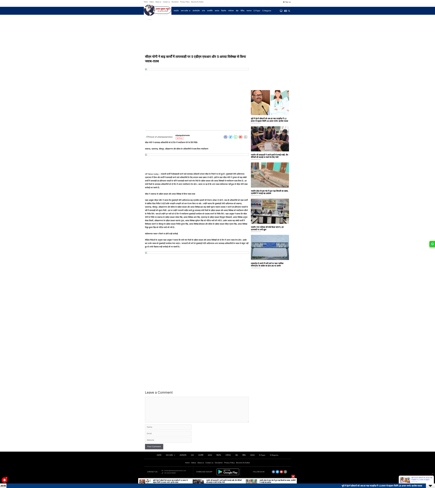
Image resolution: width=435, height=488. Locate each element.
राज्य (203, 11)
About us (158, 2)
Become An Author (197, 2)
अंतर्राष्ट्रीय (196, 11)
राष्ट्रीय (176, 11)
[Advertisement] (217, 36)
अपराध (217, 11)
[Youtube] (281, 471)
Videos (151, 2)
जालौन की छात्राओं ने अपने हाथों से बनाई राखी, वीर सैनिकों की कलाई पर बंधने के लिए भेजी (269, 156)
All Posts (180, 138)
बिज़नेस (223, 11)
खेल (237, 11)
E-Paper (257, 11)
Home (146, 2)
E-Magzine (266, 11)
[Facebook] (273, 471)
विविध (242, 11)
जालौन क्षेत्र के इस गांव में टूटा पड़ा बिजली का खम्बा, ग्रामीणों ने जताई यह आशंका (269, 192)
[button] (289, 11)
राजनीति (210, 11)
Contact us (166, 2)
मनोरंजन (231, 11)
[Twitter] (277, 471)
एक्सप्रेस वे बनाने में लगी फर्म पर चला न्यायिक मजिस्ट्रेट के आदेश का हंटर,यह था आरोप (267, 264)
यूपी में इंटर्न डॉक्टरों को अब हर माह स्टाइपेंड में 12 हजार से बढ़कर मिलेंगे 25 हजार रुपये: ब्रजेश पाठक (269, 119)
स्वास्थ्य (248, 11)
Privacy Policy (185, 2)
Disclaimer (175, 2)
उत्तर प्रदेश (184, 11)
